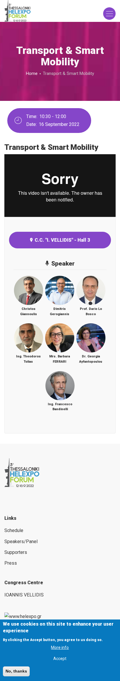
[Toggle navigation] (109, 13)
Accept (59, 658)
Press (10, 563)
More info (60, 647)
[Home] (17, 11)
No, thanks (16, 671)
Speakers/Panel (21, 541)
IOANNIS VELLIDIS (24, 595)
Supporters (15, 552)
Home (32, 73)
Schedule (13, 530)
